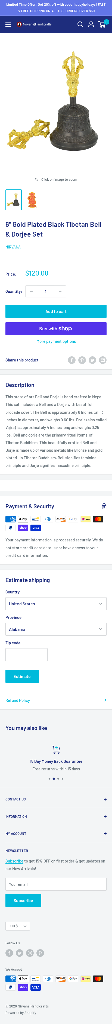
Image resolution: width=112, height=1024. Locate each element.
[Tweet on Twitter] (92, 360)
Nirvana (13, 247)
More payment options (56, 341)
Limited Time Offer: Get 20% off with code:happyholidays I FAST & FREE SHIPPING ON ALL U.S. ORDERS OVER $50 (56, 7)
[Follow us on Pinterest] (40, 953)
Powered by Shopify (20, 1012)
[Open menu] (8, 24)
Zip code (12, 642)
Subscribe (14, 860)
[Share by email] (103, 360)
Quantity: (13, 291)
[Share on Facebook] (72, 360)
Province (13, 617)
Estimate (22, 676)
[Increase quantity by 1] (60, 291)
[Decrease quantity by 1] (31, 291)
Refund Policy (17, 700)
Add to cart (56, 311)
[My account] (91, 24)
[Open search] (80, 24)
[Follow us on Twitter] (19, 953)
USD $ (13, 926)
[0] (102, 24)
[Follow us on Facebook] (9, 953)
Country (12, 591)
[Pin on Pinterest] (82, 360)
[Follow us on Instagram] (30, 953)
